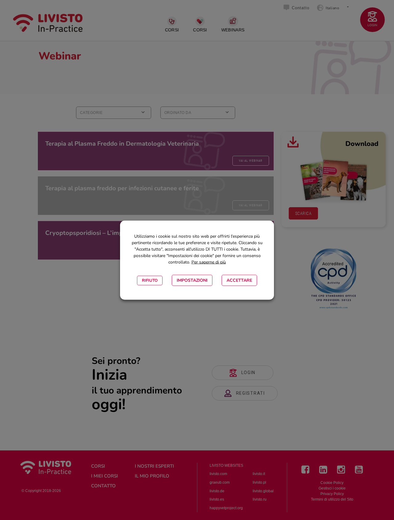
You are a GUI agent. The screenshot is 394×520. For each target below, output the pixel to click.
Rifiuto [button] (150, 280)
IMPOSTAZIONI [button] (192, 280)
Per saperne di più (208, 262)
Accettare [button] (239, 280)
